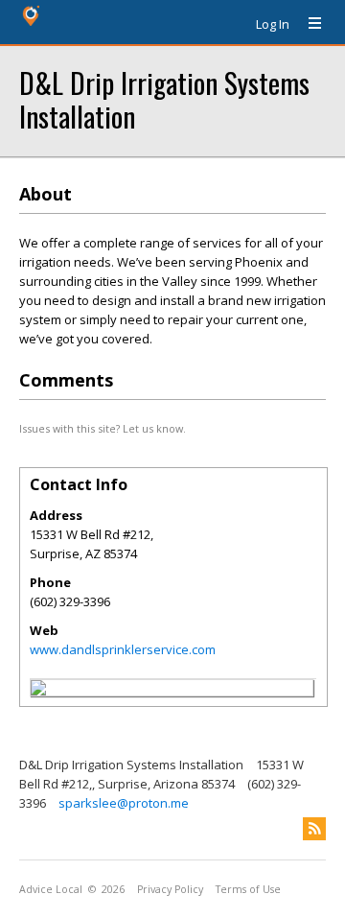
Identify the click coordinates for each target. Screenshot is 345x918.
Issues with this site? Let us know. (102, 428)
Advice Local (50, 889)
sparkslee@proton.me (123, 803)
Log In (272, 24)
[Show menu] (307, 24)
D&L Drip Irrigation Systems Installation (164, 98)
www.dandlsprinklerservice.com (123, 649)
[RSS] (314, 828)
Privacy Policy (170, 889)
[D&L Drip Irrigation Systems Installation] (38, 690)
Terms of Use (248, 889)
